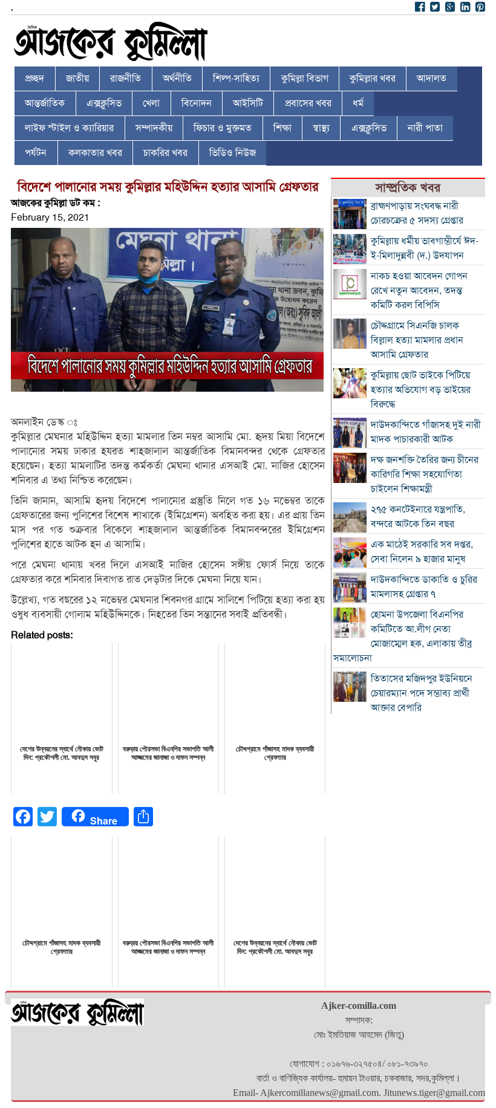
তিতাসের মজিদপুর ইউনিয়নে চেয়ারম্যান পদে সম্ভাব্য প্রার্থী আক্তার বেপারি (421, 693)
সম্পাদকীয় (153, 128)
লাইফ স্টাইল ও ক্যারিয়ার (69, 128)
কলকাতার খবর (95, 153)
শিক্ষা (282, 128)
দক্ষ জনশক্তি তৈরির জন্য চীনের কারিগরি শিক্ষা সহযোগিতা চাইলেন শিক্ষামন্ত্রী (424, 474)
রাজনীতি (125, 79)
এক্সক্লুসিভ (104, 103)
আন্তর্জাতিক (45, 103)
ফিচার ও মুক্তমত (223, 128)
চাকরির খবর (165, 153)
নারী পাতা (425, 128)
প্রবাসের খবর (308, 103)
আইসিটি (248, 103)
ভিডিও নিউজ (232, 153)
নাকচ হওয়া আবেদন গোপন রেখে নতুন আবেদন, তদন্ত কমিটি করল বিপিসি (419, 290)
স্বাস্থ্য (321, 128)
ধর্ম (358, 103)
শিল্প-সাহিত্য (236, 79)
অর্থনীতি (177, 79)
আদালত (431, 79)
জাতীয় (77, 79)
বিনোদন (196, 103)
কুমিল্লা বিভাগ (304, 79)
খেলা (151, 103)
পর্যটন (36, 153)
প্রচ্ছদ (34, 79)
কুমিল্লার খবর (373, 79)
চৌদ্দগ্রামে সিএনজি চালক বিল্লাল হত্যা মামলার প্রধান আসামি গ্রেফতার (417, 340)
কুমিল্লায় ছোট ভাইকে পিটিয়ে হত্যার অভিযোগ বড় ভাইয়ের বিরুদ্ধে (421, 389)
